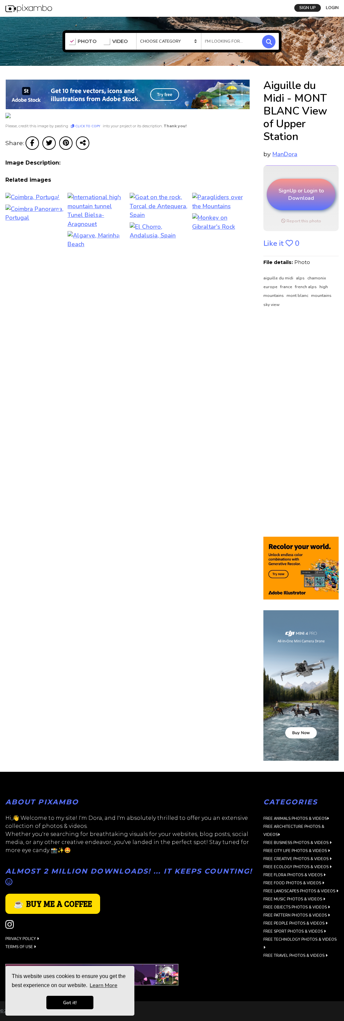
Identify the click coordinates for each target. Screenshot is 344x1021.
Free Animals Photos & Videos (295, 818)
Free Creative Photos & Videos (296, 858)
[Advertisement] (301, 422)
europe (270, 287)
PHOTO (87, 41)
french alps (306, 287)
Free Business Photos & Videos (296, 842)
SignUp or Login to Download (301, 194)
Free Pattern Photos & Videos (295, 915)
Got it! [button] (70, 1002)
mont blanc (298, 295)
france (286, 287)
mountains (321, 295)
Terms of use (19, 946)
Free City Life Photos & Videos (295, 850)
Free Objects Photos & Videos (295, 907)
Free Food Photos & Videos (292, 883)
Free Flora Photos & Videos (293, 875)
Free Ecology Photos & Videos (296, 867)
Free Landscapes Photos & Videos (299, 891)
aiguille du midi (278, 278)
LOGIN (332, 8)
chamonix (316, 278)
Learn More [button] (103, 985)
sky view (271, 304)
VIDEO (120, 41)
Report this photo (303, 221)
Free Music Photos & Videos (293, 899)
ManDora (284, 154)
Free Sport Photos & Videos (293, 931)
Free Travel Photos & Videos (294, 955)
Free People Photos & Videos (294, 923)
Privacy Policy (21, 938)
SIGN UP (307, 8)
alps (301, 278)
